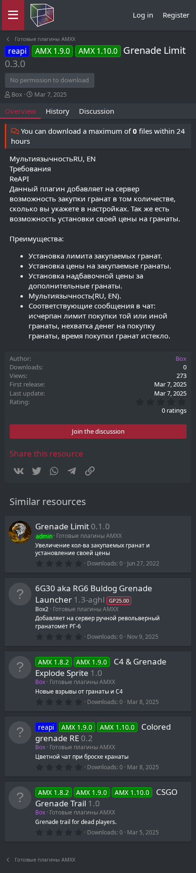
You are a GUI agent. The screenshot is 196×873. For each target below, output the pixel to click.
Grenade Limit (62, 526)
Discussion (96, 111)
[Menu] (13, 15)
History (57, 111)
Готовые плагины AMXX (89, 536)
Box (16, 94)
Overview (20, 111)
